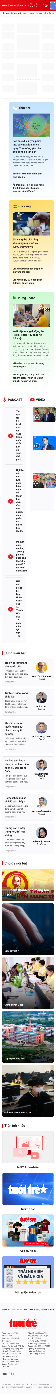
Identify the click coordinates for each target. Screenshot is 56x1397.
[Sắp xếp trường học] (28, 1037)
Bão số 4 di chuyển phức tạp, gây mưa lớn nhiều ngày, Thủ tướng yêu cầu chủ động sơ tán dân (27, 147)
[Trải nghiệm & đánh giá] (28, 1272)
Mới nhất (9, 13)
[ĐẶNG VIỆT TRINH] (41, 833)
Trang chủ (6, 1310)
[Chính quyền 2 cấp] (28, 983)
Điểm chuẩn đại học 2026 (17, 1112)
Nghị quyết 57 (11, 950)
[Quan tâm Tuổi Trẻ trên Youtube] (4, 1374)
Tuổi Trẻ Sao (28, 1209)
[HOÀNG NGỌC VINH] (41, 728)
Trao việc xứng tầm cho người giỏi (16, 664)
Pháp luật (47, 13)
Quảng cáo (38, 5)
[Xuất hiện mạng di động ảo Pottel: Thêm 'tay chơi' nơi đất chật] (31, 315)
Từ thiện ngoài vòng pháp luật (16, 695)
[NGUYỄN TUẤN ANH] (41, 668)
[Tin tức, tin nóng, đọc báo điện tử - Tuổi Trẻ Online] (4, 5)
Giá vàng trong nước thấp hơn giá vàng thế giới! (28, 270)
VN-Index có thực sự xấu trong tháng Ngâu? (28, 365)
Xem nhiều (18, 13)
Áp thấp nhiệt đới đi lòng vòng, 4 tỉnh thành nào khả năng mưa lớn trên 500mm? (28, 188)
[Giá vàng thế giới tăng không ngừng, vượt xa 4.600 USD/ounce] (31, 224)
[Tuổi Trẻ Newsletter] (28, 1147)
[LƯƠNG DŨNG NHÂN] (41, 803)
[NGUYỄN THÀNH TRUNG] (41, 766)
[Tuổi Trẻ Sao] (28, 1189)
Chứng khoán (26, 298)
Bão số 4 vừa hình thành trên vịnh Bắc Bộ (27, 175)
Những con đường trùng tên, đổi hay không (15, 832)
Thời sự (31, 13)
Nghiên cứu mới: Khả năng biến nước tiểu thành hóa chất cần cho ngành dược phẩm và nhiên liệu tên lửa (20, 501)
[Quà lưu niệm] (28, 1230)
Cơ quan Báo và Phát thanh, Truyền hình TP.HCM (11, 1364)
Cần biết (31, 5)
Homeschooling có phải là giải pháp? (15, 800)
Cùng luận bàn (15, 653)
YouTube (23, 5)
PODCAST (15, 400)
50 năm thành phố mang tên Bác (27, 892)
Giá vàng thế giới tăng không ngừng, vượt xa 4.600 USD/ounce (25, 243)
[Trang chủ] (3, 13)
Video (25, 13)
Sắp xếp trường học (14, 1058)
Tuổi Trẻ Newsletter (28, 1167)
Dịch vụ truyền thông (36, 1349)
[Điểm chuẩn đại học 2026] (28, 1091)
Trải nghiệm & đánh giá (28, 1292)
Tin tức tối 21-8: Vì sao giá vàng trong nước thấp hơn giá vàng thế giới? (19, 435)
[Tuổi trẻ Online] (23, 1323)
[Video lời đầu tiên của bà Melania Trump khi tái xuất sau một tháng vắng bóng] (44, 414)
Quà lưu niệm (28, 1250)
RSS (43, 1354)
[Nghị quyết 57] (28, 929)
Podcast (13, 5)
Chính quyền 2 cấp (13, 1004)
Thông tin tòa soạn (10, 1359)
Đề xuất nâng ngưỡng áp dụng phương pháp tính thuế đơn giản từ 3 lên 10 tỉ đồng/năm (21, 556)
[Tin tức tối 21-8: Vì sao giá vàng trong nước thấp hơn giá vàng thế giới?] (10, 436)
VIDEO (40, 400)
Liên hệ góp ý (34, 1354)
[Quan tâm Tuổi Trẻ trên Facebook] (11, 1374)
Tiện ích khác (14, 1126)
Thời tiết (24, 108)
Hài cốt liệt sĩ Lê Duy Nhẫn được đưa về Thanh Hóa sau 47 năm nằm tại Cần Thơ (19, 608)
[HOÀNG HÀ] (41, 698)
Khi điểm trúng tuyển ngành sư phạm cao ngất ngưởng (13, 729)
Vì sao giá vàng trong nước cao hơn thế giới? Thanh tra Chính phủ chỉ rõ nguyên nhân (29, 377)
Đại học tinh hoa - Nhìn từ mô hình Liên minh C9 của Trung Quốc (17, 766)
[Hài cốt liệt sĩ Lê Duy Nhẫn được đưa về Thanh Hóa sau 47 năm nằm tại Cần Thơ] (10, 609)
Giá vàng (24, 206)
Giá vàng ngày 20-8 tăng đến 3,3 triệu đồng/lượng (27, 281)
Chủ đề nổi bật (15, 863)
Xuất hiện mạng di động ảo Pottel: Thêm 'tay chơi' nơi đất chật (28, 335)
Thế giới (39, 13)
